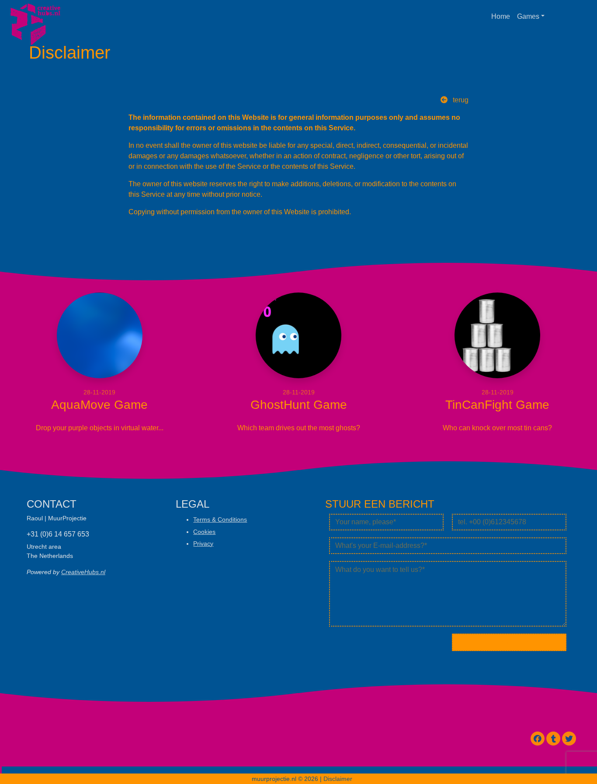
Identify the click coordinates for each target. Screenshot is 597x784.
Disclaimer (337, 778)
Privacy (203, 543)
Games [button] (528, 16)
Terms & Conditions (220, 519)
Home (500, 16)
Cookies (204, 531)
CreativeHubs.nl (83, 571)
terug (460, 100)
